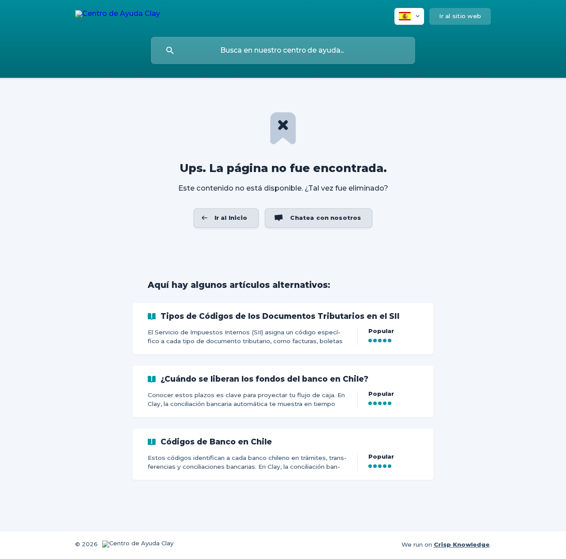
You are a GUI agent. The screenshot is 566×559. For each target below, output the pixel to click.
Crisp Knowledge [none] (462, 544)
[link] (283, 328)
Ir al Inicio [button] (231, 217)
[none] (117, 15)
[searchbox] (283, 50)
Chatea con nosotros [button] (325, 217)
